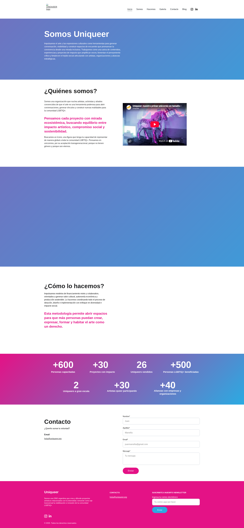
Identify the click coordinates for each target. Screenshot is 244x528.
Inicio (129, 9)
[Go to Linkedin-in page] (196, 9)
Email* (125, 439)
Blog (184, 9)
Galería (162, 9)
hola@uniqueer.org (53, 439)
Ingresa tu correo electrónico (165, 497)
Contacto (174, 9)
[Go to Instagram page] (193, 9)
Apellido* (126, 428)
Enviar (131, 471)
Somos (139, 9)
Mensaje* (126, 451)
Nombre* (126, 416)
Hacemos (151, 9)
